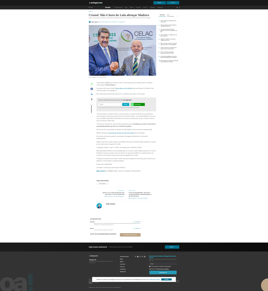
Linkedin (91, 94)
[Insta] (142, 256)
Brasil (126, 7)
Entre (172, 2)
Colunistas (152, 7)
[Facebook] (144, 256)
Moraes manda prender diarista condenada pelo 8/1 (168, 26)
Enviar (125, 104)
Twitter (91, 99)
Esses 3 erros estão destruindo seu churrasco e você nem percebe (111, 189)
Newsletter (160, 7)
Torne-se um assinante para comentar (103, 234)
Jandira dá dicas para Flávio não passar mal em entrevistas (168, 48)
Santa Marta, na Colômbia (124, 88)
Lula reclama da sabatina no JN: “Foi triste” (169, 21)
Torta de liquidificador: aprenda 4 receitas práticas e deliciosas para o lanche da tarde (140, 189)
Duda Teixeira (94, 22)
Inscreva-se (138, 104)
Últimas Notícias (118, 7)
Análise (90, 11)
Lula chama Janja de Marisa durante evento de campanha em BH (169, 30)
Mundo (131, 7)
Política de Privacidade (134, 107)
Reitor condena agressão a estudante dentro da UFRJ (167, 52)
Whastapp (91, 84)
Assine (159, 2)
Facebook (91, 89)
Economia (138, 7)
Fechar (166, 279)
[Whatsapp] (140, 256)
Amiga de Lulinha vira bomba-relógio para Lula (169, 40)
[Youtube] (138, 256)
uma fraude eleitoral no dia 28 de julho (121, 133)
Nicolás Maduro (102, 183)
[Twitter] (135, 256)
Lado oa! (145, 7)
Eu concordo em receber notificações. (160, 266)
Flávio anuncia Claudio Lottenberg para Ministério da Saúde (169, 61)
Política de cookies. (154, 279)
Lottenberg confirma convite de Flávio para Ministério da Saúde (168, 57)
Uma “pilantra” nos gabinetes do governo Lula (168, 35)
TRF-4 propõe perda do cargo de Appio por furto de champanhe (168, 44)
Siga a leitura (100, 171)
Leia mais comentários (130, 234)
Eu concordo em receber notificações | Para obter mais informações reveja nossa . (111, 107)
